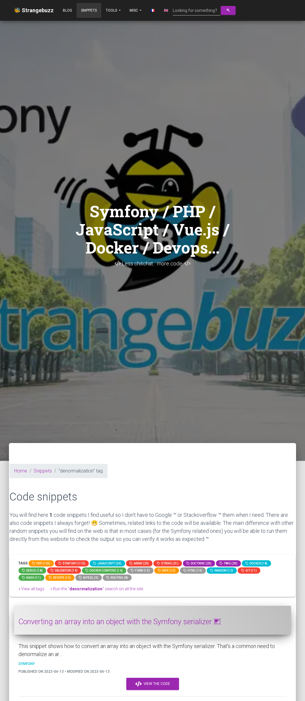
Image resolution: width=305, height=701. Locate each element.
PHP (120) (42, 563)
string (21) (169, 563)
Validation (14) (65, 570)
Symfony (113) (73, 563)
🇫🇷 (152, 10)
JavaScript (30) (109, 563)
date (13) (168, 570)
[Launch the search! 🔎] (228, 10)
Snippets (89, 10)
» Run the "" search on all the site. (97, 588)
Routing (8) (118, 577)
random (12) (223, 570)
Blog (67, 10)
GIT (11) (250, 570)
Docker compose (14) (105, 570)
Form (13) (142, 570)
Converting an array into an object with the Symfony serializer (116, 621)
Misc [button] (134, 10)
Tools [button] (112, 10)
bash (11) (33, 577)
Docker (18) (257, 563)
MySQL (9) (90, 577)
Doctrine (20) (200, 563)
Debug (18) (34, 570)
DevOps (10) (61, 577)
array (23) (141, 563)
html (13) (194, 570)
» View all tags (31, 588)
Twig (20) (229, 563)
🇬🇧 (166, 10)
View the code (156, 684)
